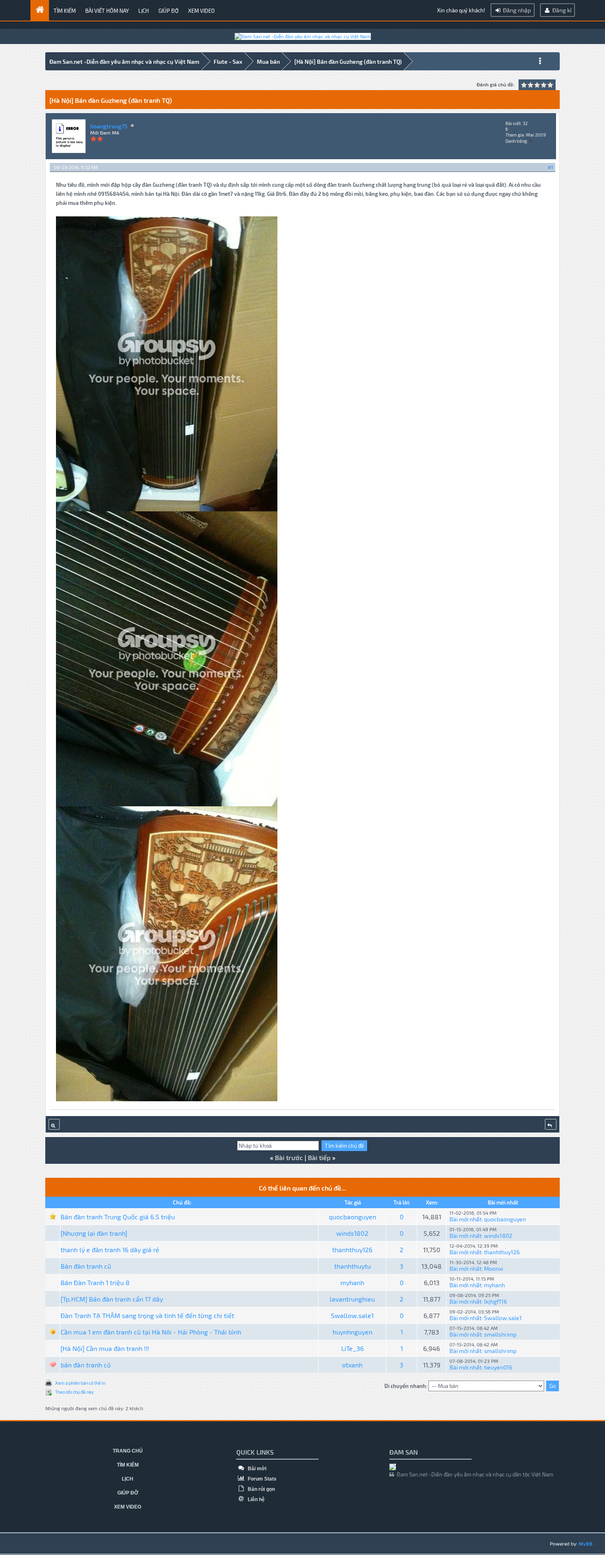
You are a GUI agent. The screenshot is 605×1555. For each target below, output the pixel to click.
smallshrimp (500, 1334)
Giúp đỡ (168, 10)
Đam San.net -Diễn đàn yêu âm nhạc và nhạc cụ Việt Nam (124, 61)
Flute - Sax (228, 61)
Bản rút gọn (261, 1489)
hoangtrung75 (109, 126)
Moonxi (493, 1268)
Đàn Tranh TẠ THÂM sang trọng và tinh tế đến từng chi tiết (147, 1315)
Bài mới (256, 1468)
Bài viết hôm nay (107, 10)
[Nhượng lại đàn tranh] (93, 1233)
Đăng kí (561, 10)
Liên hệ (256, 1499)
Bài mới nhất (465, 1219)
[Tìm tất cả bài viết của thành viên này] (54, 1124)
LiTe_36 (352, 1348)
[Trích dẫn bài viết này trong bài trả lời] (550, 1124)
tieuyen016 (498, 1367)
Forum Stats (262, 1479)
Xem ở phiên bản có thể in (80, 1383)
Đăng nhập (516, 10)
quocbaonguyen (352, 1217)
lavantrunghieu (352, 1299)
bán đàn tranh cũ (85, 1365)
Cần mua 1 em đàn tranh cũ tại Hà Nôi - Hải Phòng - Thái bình (150, 1332)
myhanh (352, 1282)
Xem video (201, 10)
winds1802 (352, 1233)
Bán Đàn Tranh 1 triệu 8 (95, 1282)
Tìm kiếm (65, 10)
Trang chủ (128, 1451)
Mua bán (268, 61)
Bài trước (289, 1157)
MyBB (586, 1543)
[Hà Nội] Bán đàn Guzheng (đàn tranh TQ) (348, 61)
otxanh (352, 1365)
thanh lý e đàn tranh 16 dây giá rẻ (109, 1249)
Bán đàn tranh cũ (85, 1266)
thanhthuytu (352, 1266)
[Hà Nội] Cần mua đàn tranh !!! (104, 1348)
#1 (550, 167)
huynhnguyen (352, 1332)
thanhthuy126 (352, 1249)
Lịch (143, 10)
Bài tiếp (319, 1157)
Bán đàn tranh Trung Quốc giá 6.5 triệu (117, 1217)
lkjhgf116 (495, 1301)
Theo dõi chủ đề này (74, 1392)
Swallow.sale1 (352, 1315)
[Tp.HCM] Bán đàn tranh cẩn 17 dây (111, 1299)
